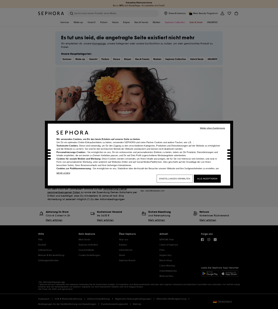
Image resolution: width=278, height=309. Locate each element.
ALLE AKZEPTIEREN (207, 178)
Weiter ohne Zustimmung (212, 128)
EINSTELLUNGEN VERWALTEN (174, 178)
